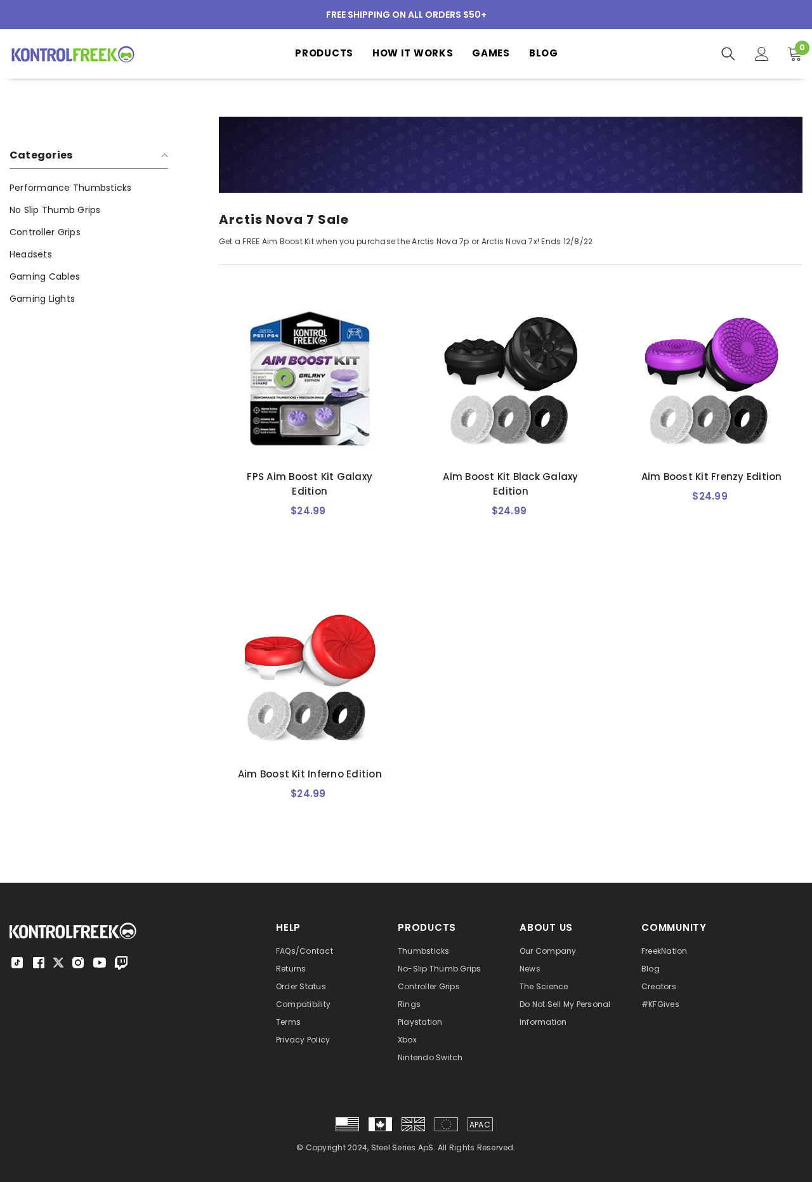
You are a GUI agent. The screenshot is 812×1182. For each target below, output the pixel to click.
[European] (446, 1124)
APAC (479, 1124)
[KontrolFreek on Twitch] (121, 962)
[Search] (728, 54)
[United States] (347, 1124)
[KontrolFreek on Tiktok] (17, 962)
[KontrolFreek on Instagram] (78, 962)
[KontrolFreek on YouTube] (99, 962)
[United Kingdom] (413, 1124)
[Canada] (380, 1124)
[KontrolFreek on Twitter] (58, 961)
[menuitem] (89, 188)
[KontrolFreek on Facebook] (38, 962)
